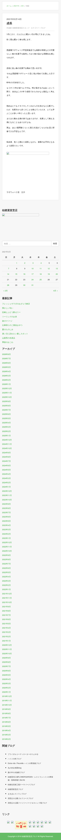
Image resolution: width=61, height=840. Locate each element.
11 (41, 268)
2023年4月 (6, 525)
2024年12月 (7, 439)
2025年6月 (6, 414)
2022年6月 (6, 568)
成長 (9, 23)
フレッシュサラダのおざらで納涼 (16, 303)
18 (41, 274)
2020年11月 (7, 649)
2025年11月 (7, 392)
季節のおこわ (7, 342)
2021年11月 (7, 597)
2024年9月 (6, 452)
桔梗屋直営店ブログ (15, 789)
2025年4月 (6, 422)
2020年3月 (6, 683)
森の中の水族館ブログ (16, 772)
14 (8, 274)
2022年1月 (6, 589)
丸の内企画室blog (14, 767)
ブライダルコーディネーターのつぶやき (23, 754)
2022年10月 (7, 550)
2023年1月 (6, 538)
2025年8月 (6, 405)
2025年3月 (6, 426)
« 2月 (5, 290)
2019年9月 (6, 709)
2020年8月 (6, 662)
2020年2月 (6, 687)
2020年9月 (6, 657)
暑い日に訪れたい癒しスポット (15, 333)
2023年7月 (6, 512)
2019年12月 (7, 696)
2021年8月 (6, 610)
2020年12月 (7, 645)
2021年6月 (6, 619)
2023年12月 (7, 491)
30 (24, 285)
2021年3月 (6, 632)
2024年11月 (7, 444)
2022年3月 (6, 580)
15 (16, 274)
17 (32, 274)
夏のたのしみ (7, 329)
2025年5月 (6, 418)
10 (32, 268)
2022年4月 (6, 576)
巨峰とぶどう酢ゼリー (11, 312)
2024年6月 (6, 465)
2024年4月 (6, 474)
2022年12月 (7, 542)
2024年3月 (6, 478)
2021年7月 (6, 615)
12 (49, 268)
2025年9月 (6, 401)
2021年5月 (6, 623)
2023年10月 (7, 499)
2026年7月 (6, 358)
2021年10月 (7, 602)
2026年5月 (6, 367)
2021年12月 (7, 593)
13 (57, 268)
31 (32, 285)
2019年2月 (6, 739)
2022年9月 (6, 555)
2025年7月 (6, 409)
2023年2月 (6, 533)
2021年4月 (6, 627)
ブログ (42, 28)
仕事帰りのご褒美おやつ (12, 325)
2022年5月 (6, 572)
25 (41, 279)
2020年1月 (6, 692)
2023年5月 (6, 521)
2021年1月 (6, 640)
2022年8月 (6, 559)
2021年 (16, 6)
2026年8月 (6, 354)
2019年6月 (6, 722)
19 (49, 274)
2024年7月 (6, 461)
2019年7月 (6, 717)
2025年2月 (6, 431)
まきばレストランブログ (17, 793)
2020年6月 (6, 670)
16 (24, 274)
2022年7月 (6, 563)
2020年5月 (6, 675)
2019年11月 (7, 700)
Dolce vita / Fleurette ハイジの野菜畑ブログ (24, 763)
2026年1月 (6, 384)
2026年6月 (6, 362)
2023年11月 (7, 495)
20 (57, 274)
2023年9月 (6, 504)
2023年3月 (6, 529)
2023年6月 (6, 516)
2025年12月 (7, 388)
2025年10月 (7, 397)
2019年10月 (7, 704)
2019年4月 (6, 730)
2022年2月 (6, 585)
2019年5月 (6, 726)
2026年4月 (6, 371)
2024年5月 (6, 469)
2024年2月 (6, 482)
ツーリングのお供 (9, 316)
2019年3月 (6, 734)
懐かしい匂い (7, 308)
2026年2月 (6, 379)
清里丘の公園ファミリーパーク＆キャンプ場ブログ (27, 803)
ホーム (9, 6)
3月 (22, 6)
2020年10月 (7, 653)
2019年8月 (6, 713)
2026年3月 (6, 375)
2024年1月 (6, 486)
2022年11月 (7, 546)
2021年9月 (6, 606)
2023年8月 (6, 508)
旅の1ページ (7, 320)
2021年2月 (6, 636)
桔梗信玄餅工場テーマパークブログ (21, 784)
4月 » (55, 290)
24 (32, 279)
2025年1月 (6, 435)
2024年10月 (7, 448)
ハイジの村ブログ (14, 758)
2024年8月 (6, 456)
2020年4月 (6, 679)
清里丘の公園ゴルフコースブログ (20, 798)
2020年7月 (6, 666)
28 (8, 285)
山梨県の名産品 (8, 337)
